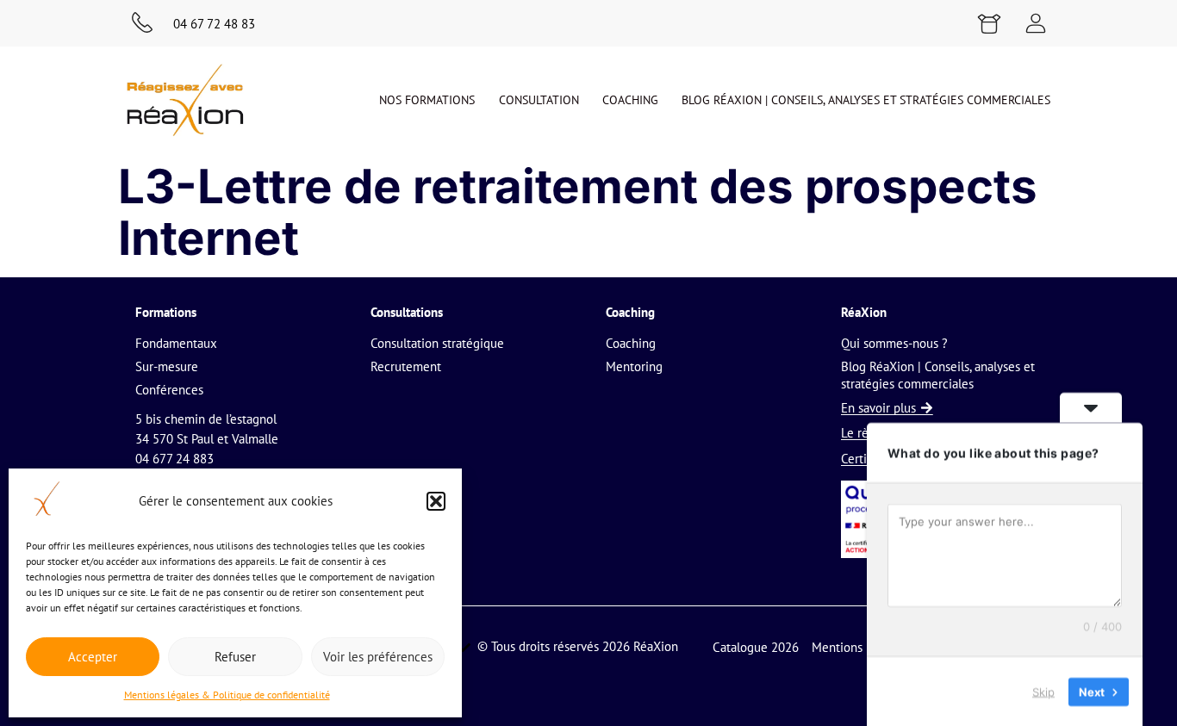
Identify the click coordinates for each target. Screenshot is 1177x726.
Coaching (630, 99)
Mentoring (634, 366)
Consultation (539, 99)
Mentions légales (858, 647)
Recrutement (406, 366)
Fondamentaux (176, 343)
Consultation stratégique (437, 343)
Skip (1043, 691)
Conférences (169, 390)
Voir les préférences (378, 656)
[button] (436, 501)
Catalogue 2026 (756, 647)
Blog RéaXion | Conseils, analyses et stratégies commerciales (866, 99)
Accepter (92, 656)
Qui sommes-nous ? (894, 343)
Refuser (235, 656)
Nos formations (427, 99)
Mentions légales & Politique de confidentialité (227, 694)
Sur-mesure (166, 366)
